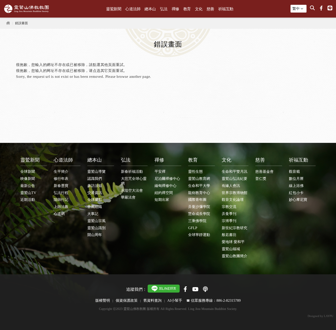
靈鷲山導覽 (96, 171)
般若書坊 (229, 235)
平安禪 (160, 171)
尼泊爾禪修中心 (167, 179)
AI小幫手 (174, 300)
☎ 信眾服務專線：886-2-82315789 (213, 300)
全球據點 (94, 200)
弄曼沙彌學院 (199, 207)
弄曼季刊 (229, 214)
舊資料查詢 (152, 300)
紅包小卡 (296, 193)
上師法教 (61, 207)
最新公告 (27, 186)
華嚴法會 (128, 197)
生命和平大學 (199, 186)
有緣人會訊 (231, 186)
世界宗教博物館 (234, 193)
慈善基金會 (264, 171)
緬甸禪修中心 (165, 186)
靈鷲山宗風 (96, 221)
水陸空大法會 (132, 190)
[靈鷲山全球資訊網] (26, 8)
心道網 (59, 214)
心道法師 (132, 9)
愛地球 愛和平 (233, 242)
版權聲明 (102, 300)
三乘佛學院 (197, 221)
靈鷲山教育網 (199, 179)
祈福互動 (225, 9)
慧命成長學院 (199, 214)
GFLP (192, 228)
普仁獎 (260, 179)
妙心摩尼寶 (298, 200)
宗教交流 (229, 207)
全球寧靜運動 (199, 235)
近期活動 (27, 200)
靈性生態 (195, 171)
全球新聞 (27, 171)
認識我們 (94, 179)
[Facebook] (321, 8)
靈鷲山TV (28, 193)
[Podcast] (205, 289)
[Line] (330, 8)
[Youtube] (195, 289)
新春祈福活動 (132, 171)
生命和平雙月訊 (234, 171)
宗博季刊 (229, 221)
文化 (199, 9)
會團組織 (94, 207)
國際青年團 (197, 200)
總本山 (150, 9)
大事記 (92, 214)
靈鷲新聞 (113, 9)
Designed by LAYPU (320, 316)
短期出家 (162, 200)
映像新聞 (27, 179)
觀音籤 (294, 171)
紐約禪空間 (164, 193)
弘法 (164, 9)
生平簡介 (61, 171)
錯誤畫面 (21, 23)
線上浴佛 (296, 186)
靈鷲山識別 (96, 228)
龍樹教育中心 (199, 193)
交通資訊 (94, 193)
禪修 (175, 9)
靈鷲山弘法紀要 (234, 179)
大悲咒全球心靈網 (134, 181)
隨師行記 (61, 200)
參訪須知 (94, 186)
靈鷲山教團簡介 (234, 256)
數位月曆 (296, 179)
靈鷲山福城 (231, 249)
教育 (187, 9)
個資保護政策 (127, 300)
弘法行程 (61, 193)
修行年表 (61, 179)
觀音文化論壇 (233, 200)
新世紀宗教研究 (234, 228)
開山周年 (94, 235)
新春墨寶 (61, 186)
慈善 (210, 9)
